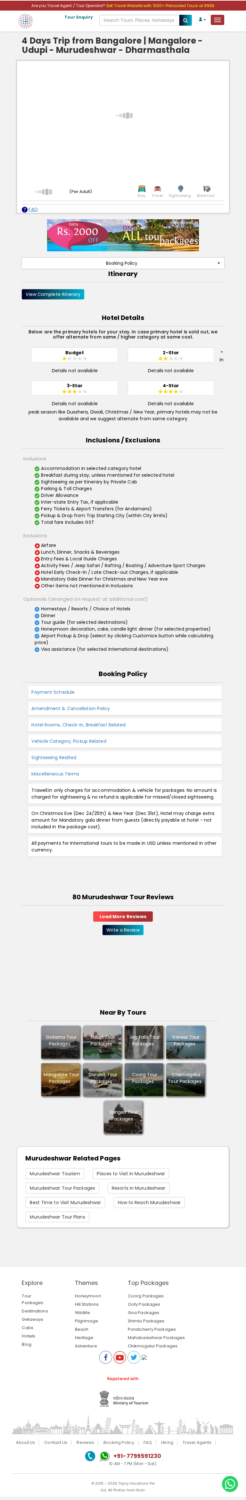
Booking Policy (121, 263)
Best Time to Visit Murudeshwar (65, 1202)
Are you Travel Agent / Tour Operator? (68, 5)
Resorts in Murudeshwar (138, 1188)
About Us (25, 1442)
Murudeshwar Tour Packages (62, 1188)
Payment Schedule (53, 692)
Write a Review (122, 930)
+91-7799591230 (137, 1456)
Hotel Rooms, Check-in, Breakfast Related (78, 725)
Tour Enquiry (78, 17)
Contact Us (55, 1442)
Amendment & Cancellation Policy (70, 708)
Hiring (167, 1442)
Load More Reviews (123, 916)
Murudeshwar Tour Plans (57, 1217)
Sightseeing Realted (53, 757)
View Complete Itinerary (53, 294)
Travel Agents (197, 1442)
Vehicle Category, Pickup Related (68, 741)
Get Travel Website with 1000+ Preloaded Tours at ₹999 (160, 5)
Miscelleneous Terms (55, 774)
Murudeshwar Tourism (55, 1173)
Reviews (85, 1442)
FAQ (33, 209)
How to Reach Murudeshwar (149, 1202)
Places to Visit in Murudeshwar (131, 1173)
